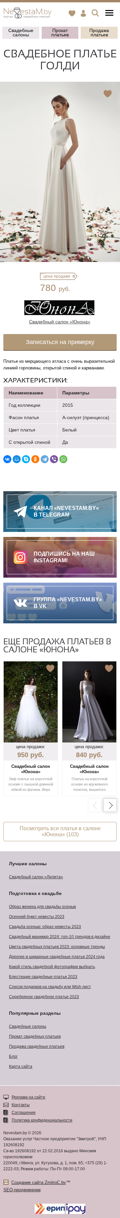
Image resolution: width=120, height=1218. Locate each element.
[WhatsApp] (63, 459)
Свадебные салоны (20, 32)
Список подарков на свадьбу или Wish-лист (50, 986)
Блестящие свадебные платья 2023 (43, 976)
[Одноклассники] (35, 459)
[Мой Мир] (17, 459)
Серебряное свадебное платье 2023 (44, 996)
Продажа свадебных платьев (36, 1046)
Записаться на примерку (60, 342)
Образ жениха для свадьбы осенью (42, 906)
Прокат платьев (60, 32)
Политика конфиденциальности (42, 1120)
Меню (109, 13)
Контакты (21, 1105)
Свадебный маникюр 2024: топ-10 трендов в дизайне (59, 936)
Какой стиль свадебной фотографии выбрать (52, 966)
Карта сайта (20, 1066)
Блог (13, 1056)
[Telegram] (45, 459)
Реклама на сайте (28, 1097)
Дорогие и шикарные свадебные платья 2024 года (57, 956)
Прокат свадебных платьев (35, 1036)
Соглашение (24, 1112)
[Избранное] (72, 13)
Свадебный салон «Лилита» (36, 877)
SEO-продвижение (22, 1189)
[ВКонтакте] (7, 459)
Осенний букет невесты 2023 (36, 916)
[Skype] (26, 459)
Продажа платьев (99, 32)
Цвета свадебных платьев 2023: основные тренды (57, 946)
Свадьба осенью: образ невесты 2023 (45, 926)
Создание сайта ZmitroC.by (38, 1182)
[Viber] (54, 459)
